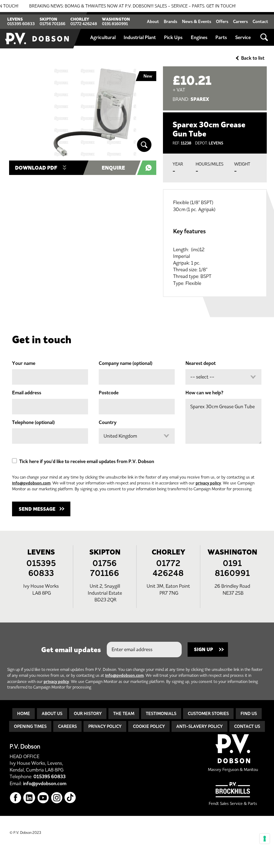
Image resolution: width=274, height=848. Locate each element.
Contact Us (247, 726)
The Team (123, 713)
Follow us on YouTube (43, 798)
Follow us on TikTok (70, 798)
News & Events (196, 21)
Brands (170, 21)
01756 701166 (52, 23)
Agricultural (103, 37)
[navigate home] (37, 30)
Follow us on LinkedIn (29, 798)
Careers (240, 21)
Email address (26, 393)
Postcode (109, 393)
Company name (125, 363)
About (153, 21)
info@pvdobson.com (31, 483)
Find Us (249, 713)
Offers (222, 21)
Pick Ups (173, 37)
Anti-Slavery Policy (199, 726)
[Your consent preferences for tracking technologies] (265, 839)
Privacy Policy (104, 726)
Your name (23, 363)
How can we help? (204, 393)
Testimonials (161, 713)
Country (107, 422)
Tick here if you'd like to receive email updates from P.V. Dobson (86, 461)
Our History (88, 713)
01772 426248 (83, 23)
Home (23, 713)
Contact (260, 21)
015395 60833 (21, 23)
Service (243, 37)
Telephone (33, 422)
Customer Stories (208, 713)
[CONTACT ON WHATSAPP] (149, 168)
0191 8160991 (115, 23)
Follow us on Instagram (57, 798)
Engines (199, 37)
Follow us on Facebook (16, 798)
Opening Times (30, 726)
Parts (221, 37)
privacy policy (208, 483)
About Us (52, 713)
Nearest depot (200, 363)
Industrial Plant (140, 37)
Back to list (252, 58)
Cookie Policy (149, 726)
